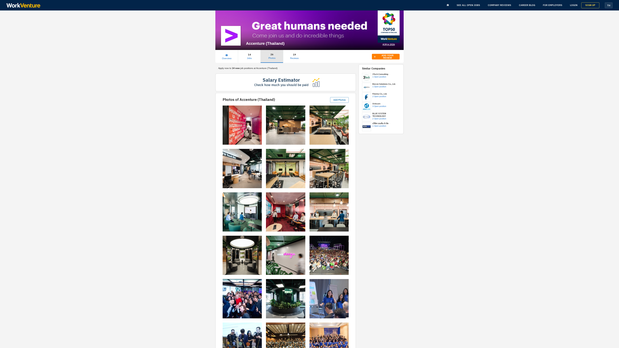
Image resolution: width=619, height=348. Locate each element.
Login (573, 5)
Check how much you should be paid (281, 85)
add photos (339, 100)
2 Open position (379, 96)
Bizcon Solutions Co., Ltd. (384, 84)
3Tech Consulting (380, 74)
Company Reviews (499, 5)
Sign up (590, 5)
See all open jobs (468, 5)
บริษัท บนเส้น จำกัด (380, 123)
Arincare (376, 104)
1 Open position (379, 77)
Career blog (527, 5)
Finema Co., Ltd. (379, 94)
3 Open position (379, 106)
